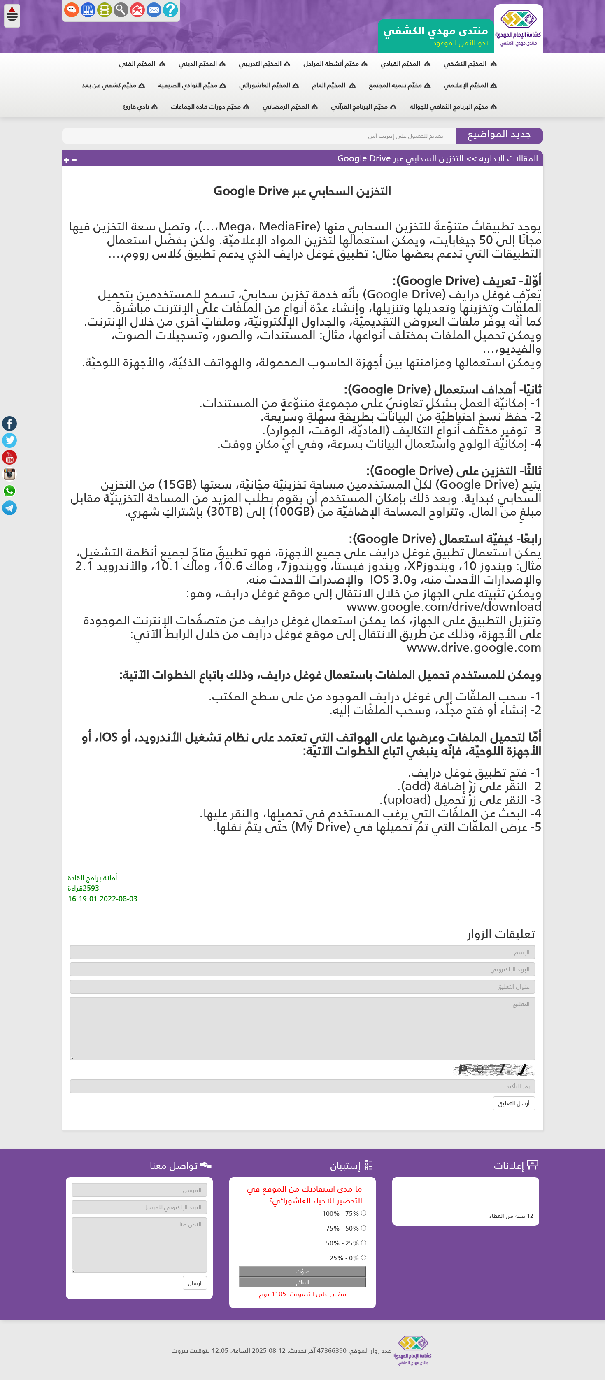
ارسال (195, 1282)
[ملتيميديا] (104, 9)
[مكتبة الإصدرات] (88, 9)
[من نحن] (170, 9)
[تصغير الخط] (74, 160)
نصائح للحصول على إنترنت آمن (405, 135)
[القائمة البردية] (137, 9)
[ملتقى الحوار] (71, 9)
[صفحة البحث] (121, 9)
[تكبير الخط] (67, 160)
